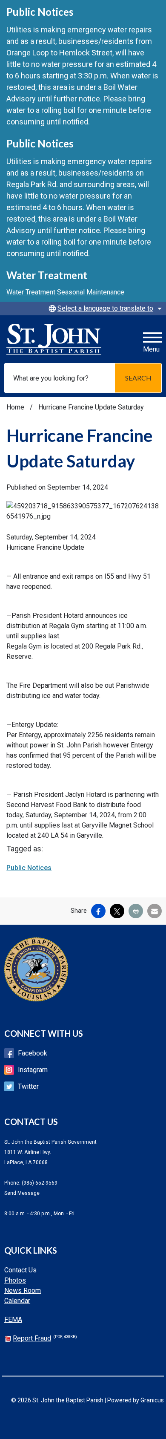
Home (15, 407)
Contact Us (20, 1270)
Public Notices (29, 868)
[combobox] (104, 308)
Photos (15, 1280)
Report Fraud (45, 1338)
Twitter (28, 1086)
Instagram (33, 1070)
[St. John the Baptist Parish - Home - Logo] (53, 339)
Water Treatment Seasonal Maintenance (65, 292)
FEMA (13, 1319)
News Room (22, 1290)
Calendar (17, 1301)
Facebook (32, 1053)
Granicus (152, 1400)
